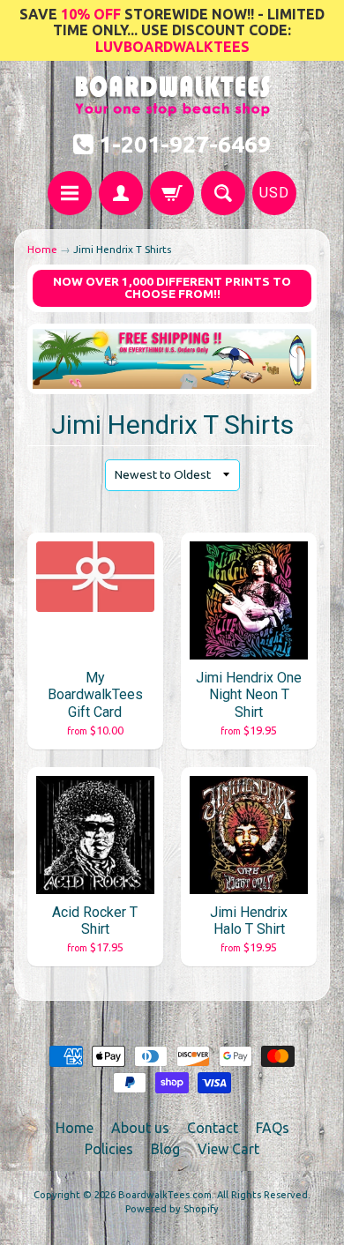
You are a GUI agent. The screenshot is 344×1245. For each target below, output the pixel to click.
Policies (109, 1149)
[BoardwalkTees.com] (172, 107)
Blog (165, 1149)
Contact (212, 1128)
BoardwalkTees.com (165, 1194)
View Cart (228, 1149)
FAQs (272, 1128)
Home (42, 249)
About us (140, 1128)
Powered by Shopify (172, 1209)
